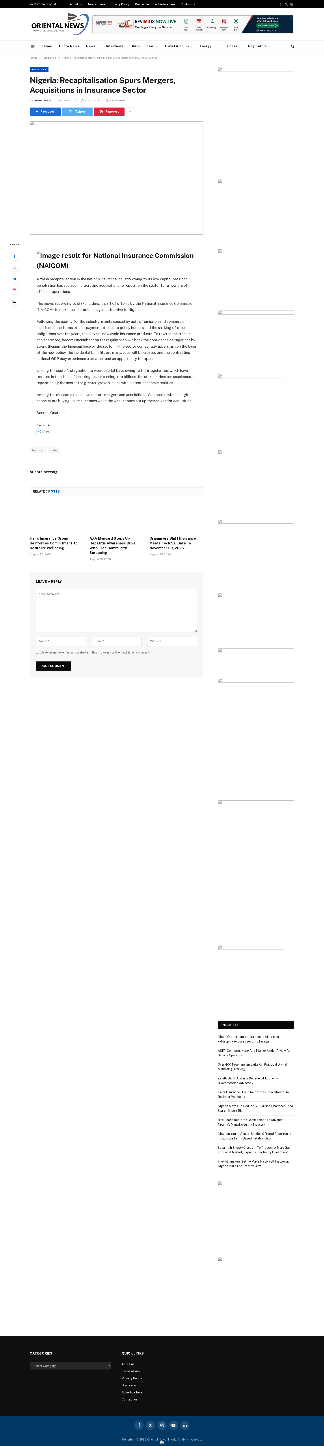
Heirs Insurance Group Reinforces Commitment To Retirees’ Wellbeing (54, 543)
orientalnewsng (43, 100)
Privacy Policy (120, 4)
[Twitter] (14, 267)
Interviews (115, 46)
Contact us (188, 4)
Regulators (257, 46)
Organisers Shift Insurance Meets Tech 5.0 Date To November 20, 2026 (172, 543)
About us (76, 4)
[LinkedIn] (14, 278)
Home (47, 46)
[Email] (14, 301)
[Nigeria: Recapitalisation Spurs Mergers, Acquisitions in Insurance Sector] (116, 178)
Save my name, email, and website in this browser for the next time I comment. (95, 652)
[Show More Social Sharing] (130, 112)
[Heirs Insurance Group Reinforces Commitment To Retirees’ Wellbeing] (57, 517)
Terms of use (96, 4)
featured (38, 450)
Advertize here (165, 4)
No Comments (94, 100)
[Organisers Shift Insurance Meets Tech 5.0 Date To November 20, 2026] (176, 517)
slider (54, 450)
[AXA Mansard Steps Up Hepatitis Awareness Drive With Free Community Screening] (116, 517)
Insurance (39, 69)
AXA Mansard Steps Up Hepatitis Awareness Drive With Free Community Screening (112, 545)
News (90, 46)
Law (150, 46)
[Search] (292, 46)
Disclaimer (142, 4)
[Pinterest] (14, 289)
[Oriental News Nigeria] (60, 24)
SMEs (135, 46)
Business (229, 46)
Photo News (69, 46)
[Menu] (33, 46)
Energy (206, 46)
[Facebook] (14, 256)
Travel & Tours (176, 46)
